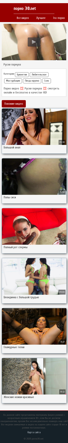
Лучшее (41, 18)
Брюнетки (22, 74)
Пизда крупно (32, 80)
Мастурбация (13, 80)
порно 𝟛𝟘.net (25, 8)
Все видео (23, 18)
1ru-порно (59, 18)
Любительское (39, 74)
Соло (46, 80)
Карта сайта (34, 432)
